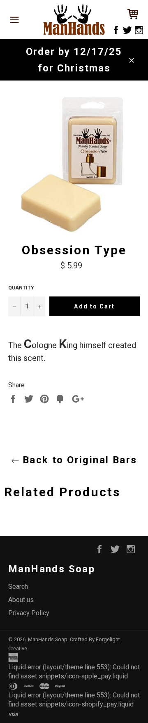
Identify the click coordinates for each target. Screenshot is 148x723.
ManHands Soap (47, 639)
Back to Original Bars (78, 460)
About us (21, 600)
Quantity (21, 288)
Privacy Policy (28, 613)
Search (18, 586)
